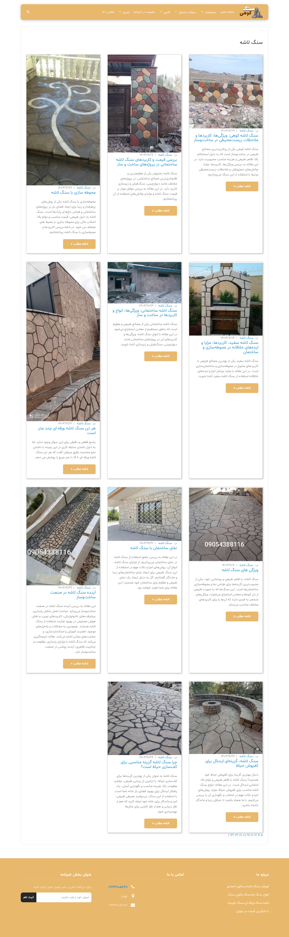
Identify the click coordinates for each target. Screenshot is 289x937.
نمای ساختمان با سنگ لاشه (153, 548)
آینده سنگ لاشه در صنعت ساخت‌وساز (73, 595)
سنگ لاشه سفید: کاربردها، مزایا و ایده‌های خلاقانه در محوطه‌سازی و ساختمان (229, 347)
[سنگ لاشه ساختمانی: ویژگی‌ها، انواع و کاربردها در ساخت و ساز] (144, 282)
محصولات (210, 12)
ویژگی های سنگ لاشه (240, 570)
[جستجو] (28, 12)
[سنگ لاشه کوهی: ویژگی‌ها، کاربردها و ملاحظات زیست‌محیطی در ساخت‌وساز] (226, 91)
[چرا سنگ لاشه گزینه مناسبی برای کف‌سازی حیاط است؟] (144, 718)
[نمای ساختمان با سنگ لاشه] (144, 514)
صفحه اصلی (227, 12)
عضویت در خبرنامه (144, 12)
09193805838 (118, 887)
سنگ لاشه (246, 131)
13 (231, 835)
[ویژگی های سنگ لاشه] (226, 525)
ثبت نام (28, 897)
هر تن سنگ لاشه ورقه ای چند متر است (67, 430)
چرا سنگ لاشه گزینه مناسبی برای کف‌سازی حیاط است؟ (149, 764)
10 (243, 835)
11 (239, 835)
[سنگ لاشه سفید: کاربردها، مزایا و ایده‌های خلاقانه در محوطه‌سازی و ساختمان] (226, 299)
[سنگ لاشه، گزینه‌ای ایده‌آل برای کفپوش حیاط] (226, 718)
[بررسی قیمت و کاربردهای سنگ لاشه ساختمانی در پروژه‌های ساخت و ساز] (144, 103)
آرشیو (126, 12)
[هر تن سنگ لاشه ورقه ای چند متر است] (63, 342)
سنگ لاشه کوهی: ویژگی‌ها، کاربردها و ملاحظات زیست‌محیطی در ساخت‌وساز (226, 138)
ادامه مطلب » (242, 186)
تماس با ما (108, 12)
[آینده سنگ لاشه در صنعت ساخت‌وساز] (63, 536)
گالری (167, 12)
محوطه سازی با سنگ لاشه (73, 193)
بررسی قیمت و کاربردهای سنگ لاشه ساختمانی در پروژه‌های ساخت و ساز (146, 162)
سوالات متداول (187, 12)
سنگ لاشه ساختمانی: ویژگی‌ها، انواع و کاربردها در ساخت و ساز (145, 313)
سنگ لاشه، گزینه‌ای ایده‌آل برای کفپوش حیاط (231, 763)
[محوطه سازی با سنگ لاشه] (63, 120)
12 (235, 835)
